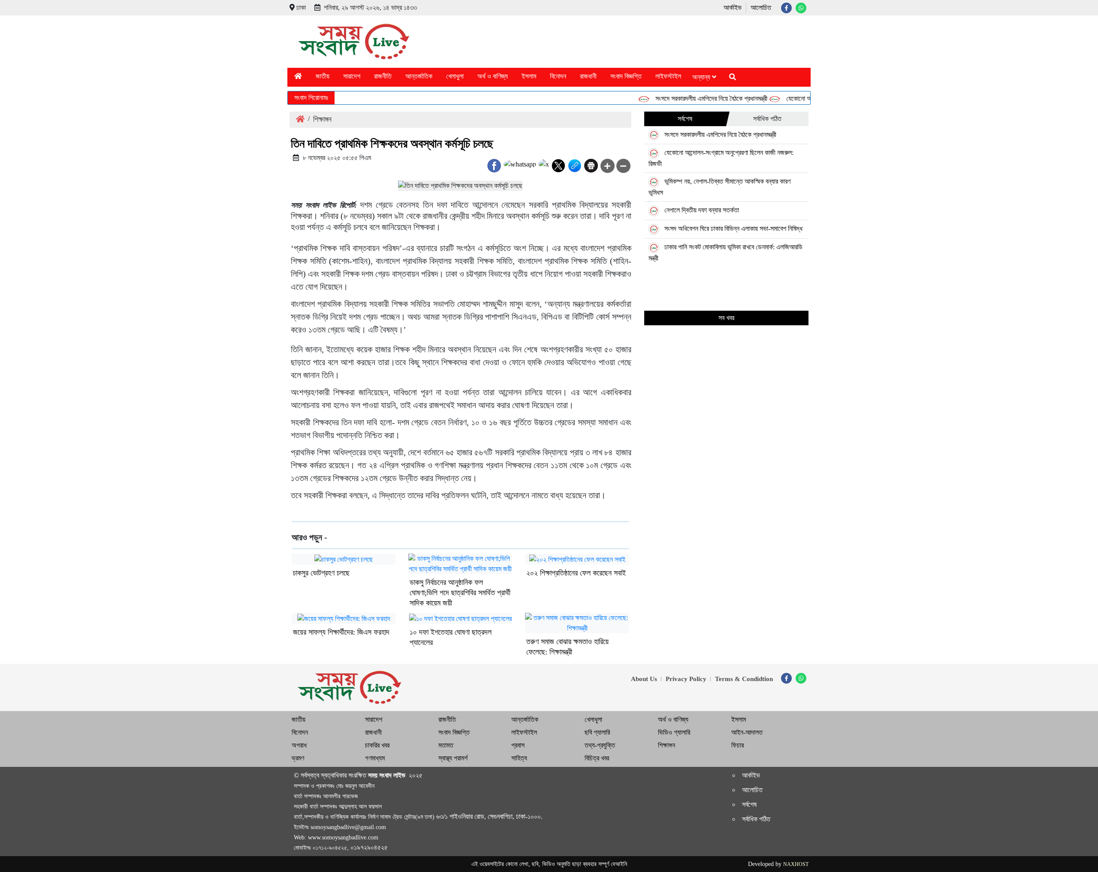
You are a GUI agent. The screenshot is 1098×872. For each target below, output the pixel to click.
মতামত (445, 745)
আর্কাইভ (733, 7)
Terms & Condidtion (744, 678)
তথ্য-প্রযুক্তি (600, 745)
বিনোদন (558, 76)
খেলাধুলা (455, 76)
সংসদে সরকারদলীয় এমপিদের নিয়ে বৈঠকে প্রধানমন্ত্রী (698, 98)
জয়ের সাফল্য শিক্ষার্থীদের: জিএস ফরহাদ (341, 632)
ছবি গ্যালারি (597, 732)
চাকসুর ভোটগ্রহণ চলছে (321, 573)
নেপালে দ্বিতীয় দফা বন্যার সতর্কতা (701, 210)
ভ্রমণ (298, 758)
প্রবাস (518, 745)
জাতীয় (322, 76)
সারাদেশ (351, 76)
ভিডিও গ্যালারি (674, 732)
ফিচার (737, 745)
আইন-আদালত (747, 732)
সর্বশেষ (685, 118)
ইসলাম (529, 76)
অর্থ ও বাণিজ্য (492, 76)
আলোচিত (761, 7)
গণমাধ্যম (375, 758)
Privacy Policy (686, 678)
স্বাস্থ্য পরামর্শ (453, 758)
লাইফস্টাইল (668, 76)
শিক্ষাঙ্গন (322, 119)
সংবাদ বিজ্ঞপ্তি (626, 76)
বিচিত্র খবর (597, 758)
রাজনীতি (383, 76)
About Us (644, 678)
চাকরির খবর (377, 745)
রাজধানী (588, 76)
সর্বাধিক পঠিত (767, 118)
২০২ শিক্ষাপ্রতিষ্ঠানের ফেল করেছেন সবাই (576, 573)
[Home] (298, 76)
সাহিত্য (519, 758)
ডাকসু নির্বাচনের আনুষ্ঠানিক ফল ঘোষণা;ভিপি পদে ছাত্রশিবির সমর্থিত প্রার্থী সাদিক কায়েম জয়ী (460, 592)
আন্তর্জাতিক (418, 76)
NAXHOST (795, 864)
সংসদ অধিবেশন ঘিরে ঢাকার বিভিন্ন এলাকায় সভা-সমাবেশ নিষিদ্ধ (733, 228)
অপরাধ (299, 745)
